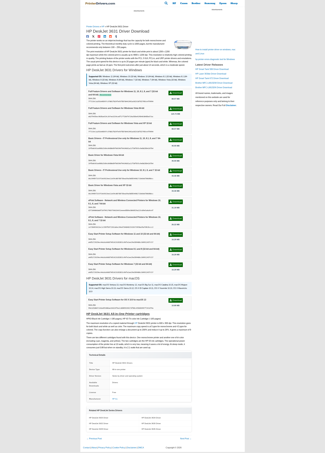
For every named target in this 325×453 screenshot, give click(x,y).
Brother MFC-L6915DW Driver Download (213, 83)
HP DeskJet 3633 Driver (98, 418)
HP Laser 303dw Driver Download (210, 74)
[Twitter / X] (93, 36)
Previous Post (94, 439)
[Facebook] (87, 36)
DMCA (141, 448)
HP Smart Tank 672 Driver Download (212, 78)
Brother (196, 3)
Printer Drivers (92, 26)
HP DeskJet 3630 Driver (151, 423)
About (94, 448)
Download (177, 93)
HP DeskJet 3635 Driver (151, 429)
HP (174, 3)
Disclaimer (231, 105)
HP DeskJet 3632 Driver (98, 423)
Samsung (210, 3)
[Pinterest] (99, 36)
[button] (166, 3)
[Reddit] (110, 36)
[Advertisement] (139, 19)
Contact (86, 448)
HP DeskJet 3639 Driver (98, 429)
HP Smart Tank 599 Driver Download (212, 69)
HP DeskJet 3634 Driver (151, 418)
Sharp (234, 3)
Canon (184, 3)
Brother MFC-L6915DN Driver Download (213, 87)
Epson (222, 3)
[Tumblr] (116, 36)
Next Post (185, 439)
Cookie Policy (119, 448)
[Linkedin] (104, 36)
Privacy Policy (104, 448)
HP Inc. (115, 399)
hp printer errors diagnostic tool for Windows (215, 59)
